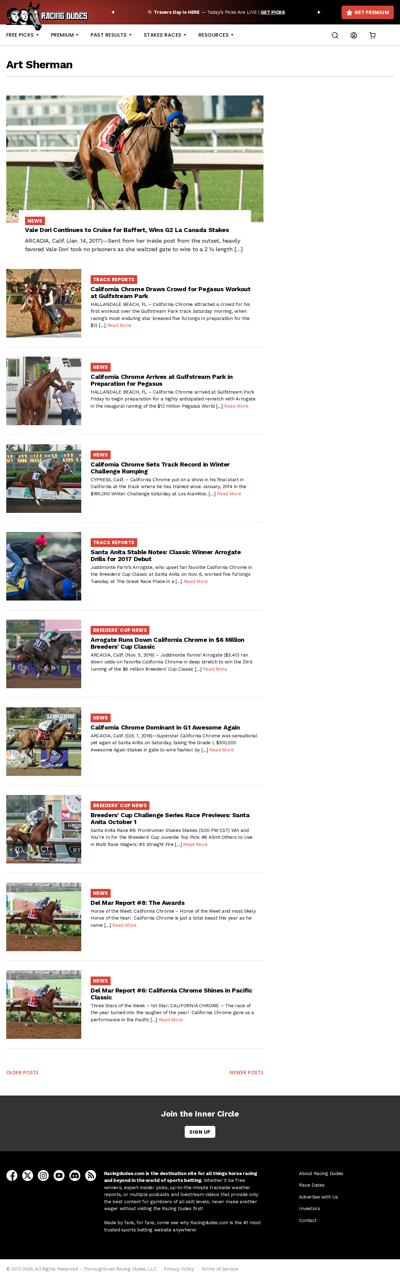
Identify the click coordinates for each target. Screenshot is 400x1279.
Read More (119, 325)
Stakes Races (163, 35)
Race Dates (311, 1185)
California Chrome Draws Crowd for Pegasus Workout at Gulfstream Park (170, 292)
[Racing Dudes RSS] (90, 1175)
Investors (309, 1208)
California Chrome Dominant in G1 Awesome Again (165, 727)
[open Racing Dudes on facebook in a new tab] (12, 1175)
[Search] (335, 35)
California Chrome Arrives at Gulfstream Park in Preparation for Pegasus (161, 380)
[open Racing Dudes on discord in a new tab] (74, 1175)
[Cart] (372, 35)
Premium (62, 35)
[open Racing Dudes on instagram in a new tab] (43, 1175)
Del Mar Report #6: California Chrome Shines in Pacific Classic (171, 994)
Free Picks (20, 35)
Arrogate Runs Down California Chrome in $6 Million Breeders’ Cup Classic (167, 643)
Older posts (22, 1072)
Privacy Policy (179, 1269)
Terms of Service (219, 1269)
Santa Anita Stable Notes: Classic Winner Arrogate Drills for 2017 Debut (166, 555)
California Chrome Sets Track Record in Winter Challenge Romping (160, 468)
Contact (307, 1220)
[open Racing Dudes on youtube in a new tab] (59, 1175)
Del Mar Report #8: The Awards (137, 902)
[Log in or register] (354, 35)
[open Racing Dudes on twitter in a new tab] (27, 1175)
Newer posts (246, 1072)
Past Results (109, 35)
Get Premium (371, 12)
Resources (213, 35)
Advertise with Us (318, 1197)
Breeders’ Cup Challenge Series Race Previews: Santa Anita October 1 (170, 818)
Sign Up (199, 1132)
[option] (216, 12)
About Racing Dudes (321, 1173)
